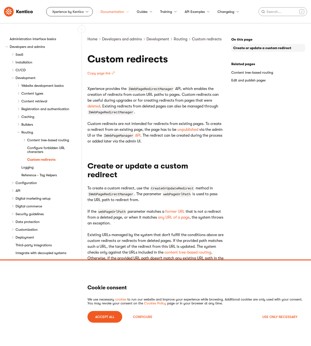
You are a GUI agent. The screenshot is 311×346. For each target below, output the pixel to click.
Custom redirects (41, 159)
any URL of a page (174, 217)
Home (92, 39)
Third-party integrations (34, 245)
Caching (27, 117)
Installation (24, 62)
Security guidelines (30, 214)
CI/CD (21, 70)
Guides (142, 12)
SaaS (19, 54)
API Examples (195, 12)
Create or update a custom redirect (262, 48)
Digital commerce (29, 206)
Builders (27, 124)
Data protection (28, 222)
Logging (27, 167)
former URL (175, 211)
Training (166, 12)
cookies (120, 299)
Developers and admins (27, 47)
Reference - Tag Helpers (39, 175)
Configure (142, 317)
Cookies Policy (155, 303)
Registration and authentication (45, 109)
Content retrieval (34, 101)
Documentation (112, 12)
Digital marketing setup (33, 198)
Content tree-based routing (48, 140)
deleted (93, 106)
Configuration (26, 183)
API (18, 191)
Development (25, 78)
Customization (27, 229)
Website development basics (42, 86)
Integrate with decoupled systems (41, 253)
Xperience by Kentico (68, 12)
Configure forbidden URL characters (46, 150)
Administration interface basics (33, 39)
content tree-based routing (187, 252)
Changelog (225, 12)
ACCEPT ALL (104, 317)
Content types (32, 93)
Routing (27, 132)
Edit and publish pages (248, 80)
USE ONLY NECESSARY (279, 317)
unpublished (187, 129)
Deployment (25, 237)
